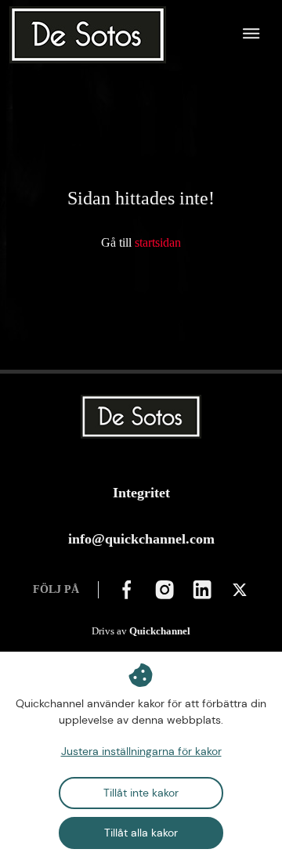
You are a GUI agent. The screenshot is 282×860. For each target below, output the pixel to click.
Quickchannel (159, 631)
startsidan (158, 242)
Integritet (141, 492)
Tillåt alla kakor (141, 833)
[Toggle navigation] (251, 35)
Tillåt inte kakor (141, 793)
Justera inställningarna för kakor (141, 751)
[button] (127, 589)
